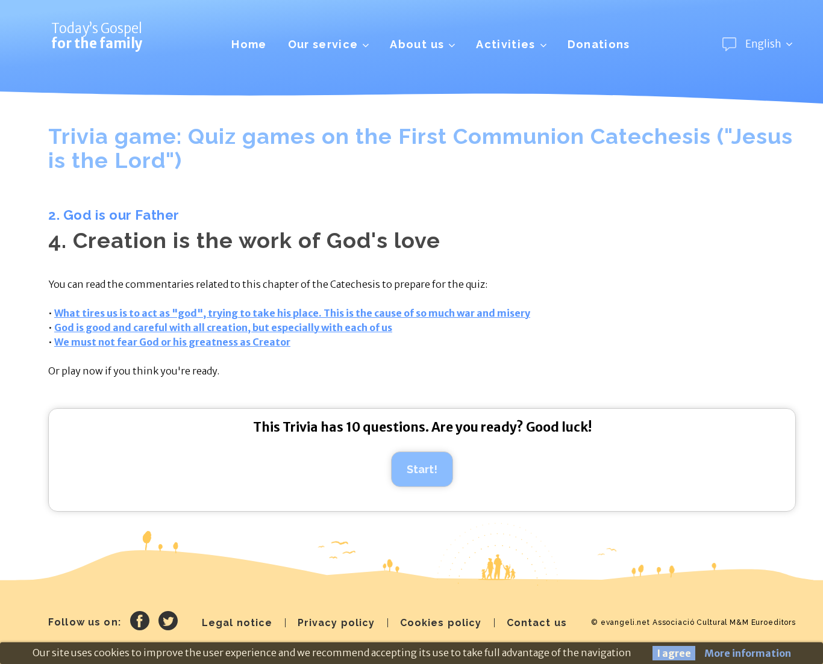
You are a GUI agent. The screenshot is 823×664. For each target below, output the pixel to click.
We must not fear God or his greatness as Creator (172, 342)
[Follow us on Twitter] (168, 622)
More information (747, 653)
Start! (422, 469)
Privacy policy (336, 622)
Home (248, 44)
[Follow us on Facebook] (139, 622)
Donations (599, 44)
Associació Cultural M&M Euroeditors (724, 622)
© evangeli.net (620, 622)
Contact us (537, 622)
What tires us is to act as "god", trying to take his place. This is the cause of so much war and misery (292, 313)
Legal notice (237, 622)
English (763, 44)
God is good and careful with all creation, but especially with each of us (223, 327)
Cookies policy (441, 622)
